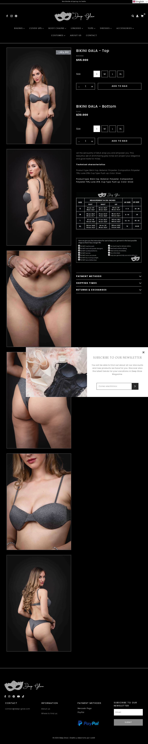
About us (45, 709)
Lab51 (92, 738)
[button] (140, 1)
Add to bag (120, 86)
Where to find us (49, 713)
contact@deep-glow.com (17, 709)
